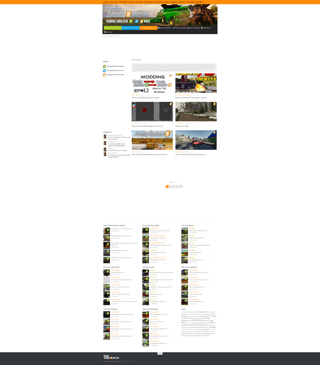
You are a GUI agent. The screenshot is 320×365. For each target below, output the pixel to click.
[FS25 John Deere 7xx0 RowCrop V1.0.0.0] (106, 280)
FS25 (183, 322)
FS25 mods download (205, 334)
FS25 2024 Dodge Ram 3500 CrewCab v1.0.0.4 (161, 280)
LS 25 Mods (205, 335)
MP (181, 329)
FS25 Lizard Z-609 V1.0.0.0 (195, 294)
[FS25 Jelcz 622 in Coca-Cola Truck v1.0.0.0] (106, 329)
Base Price (210, 314)
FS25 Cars (166, 2)
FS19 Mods (120, 361)
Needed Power (186, 329)
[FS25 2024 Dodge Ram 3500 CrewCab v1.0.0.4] (145, 280)
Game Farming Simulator (200, 323)
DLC (197, 316)
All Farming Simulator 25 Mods (112, 28)
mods (213, 327)
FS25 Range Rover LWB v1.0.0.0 (158, 301)
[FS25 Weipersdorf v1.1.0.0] (184, 260)
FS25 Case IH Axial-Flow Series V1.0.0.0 (199, 280)
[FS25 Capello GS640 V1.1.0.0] (184, 301)
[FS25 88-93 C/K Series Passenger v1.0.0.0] (145, 287)
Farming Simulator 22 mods (206, 312)
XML (200, 331)
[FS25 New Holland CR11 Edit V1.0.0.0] (184, 272)
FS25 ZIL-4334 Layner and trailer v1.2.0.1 (121, 336)
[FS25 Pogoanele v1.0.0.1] (184, 252)
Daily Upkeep (193, 316)
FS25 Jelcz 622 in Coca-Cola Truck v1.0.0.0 (121, 329)
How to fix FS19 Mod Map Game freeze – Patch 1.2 (149, 154)
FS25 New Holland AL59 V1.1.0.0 (197, 287)
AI (207, 314)
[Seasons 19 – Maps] (196, 111)
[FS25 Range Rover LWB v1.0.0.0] (145, 301)
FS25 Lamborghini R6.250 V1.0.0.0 (119, 250)
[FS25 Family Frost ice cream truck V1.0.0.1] (106, 231)
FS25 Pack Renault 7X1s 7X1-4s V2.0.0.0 (121, 236)
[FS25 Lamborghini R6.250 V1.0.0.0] (106, 252)
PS (208, 329)
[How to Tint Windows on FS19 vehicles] (152, 83)
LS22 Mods (204, 314)
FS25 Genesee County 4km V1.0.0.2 (198, 231)
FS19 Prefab (178, 95)
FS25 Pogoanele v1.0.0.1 (195, 252)
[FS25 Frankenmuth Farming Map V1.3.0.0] (184, 245)
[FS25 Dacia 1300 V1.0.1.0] (145, 294)
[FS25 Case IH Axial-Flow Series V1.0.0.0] (184, 280)
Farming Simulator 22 (197, 318)
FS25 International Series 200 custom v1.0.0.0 (161, 272)
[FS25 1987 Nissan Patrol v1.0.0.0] (145, 252)
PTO (211, 329)
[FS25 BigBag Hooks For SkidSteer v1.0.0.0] (145, 245)
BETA (214, 314)
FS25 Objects (199, 2)
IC (182, 325)
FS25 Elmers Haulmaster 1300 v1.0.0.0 (159, 231)
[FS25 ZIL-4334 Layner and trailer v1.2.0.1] (106, 336)
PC (196, 329)
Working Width (194, 331)
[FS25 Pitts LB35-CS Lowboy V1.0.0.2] (145, 336)
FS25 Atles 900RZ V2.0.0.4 (117, 272)
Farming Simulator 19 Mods (110, 361)
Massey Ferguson (186, 327)
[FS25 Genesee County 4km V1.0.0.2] (184, 231)
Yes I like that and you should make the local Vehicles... (119, 156)
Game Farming (189, 323)
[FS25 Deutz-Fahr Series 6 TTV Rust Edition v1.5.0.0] (106, 301)
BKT (185, 316)
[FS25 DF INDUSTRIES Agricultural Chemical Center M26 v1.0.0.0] (106, 245)
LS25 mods (195, 333)
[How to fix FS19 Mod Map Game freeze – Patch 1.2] (152, 140)
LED (209, 325)
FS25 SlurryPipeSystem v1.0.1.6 (158, 260)
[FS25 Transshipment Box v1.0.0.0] (145, 314)
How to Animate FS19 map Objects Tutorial (191, 98)
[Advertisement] (174, 46)
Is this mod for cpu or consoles (117, 150)
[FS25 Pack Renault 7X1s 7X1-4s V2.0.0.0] (106, 238)
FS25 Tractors (114, 2)
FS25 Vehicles (158, 2)
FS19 (195, 320)
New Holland (192, 329)
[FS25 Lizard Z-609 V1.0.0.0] (184, 294)
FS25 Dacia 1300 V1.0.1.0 (156, 294)
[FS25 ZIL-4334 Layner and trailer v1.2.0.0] (106, 321)
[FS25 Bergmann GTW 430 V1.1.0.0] (145, 343)
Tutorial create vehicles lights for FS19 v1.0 (147, 126)
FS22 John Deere (207, 320)
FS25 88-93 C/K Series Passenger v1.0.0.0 (160, 287)
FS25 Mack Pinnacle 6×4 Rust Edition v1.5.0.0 (122, 314)
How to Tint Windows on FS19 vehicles (146, 98)
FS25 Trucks (131, 2)
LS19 (211, 325)
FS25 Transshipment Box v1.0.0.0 (158, 314)
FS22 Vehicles (173, 2)
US (184, 331)
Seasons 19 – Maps (182, 126)
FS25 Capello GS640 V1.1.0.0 (196, 301)
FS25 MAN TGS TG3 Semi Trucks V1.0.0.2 (121, 258)
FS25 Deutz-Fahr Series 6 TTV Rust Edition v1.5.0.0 (124, 301)
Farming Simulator (204, 316)
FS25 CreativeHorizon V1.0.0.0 (196, 238)
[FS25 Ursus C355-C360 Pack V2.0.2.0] (106, 287)
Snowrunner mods (185, 314)
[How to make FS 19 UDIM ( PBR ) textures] (196, 140)
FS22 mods (183, 312)
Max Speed (205, 327)
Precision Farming (202, 329)
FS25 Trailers (139, 2)
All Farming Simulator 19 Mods (148, 28)
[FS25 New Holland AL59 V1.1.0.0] (184, 287)
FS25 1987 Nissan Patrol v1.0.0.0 (158, 252)
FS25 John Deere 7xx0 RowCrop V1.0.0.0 (121, 280)
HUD (215, 323)
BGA (182, 316)
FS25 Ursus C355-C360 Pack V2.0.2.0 (120, 287)
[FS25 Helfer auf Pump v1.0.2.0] (145, 238)
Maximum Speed (196, 327)
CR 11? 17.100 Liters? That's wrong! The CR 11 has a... (119, 138)
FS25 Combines (123, 2)
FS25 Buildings (191, 2)
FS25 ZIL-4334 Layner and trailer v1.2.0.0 (121, 321)
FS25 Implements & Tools (157, 236)
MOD (209, 327)
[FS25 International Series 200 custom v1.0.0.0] (145, 272)
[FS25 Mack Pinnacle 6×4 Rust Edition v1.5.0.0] (106, 314)
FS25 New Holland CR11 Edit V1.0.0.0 (198, 272)
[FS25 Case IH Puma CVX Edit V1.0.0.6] (106, 294)
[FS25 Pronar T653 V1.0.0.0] (145, 321)
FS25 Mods (188, 334)
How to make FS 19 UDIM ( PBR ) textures (190, 154)
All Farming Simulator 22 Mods (130, 28)
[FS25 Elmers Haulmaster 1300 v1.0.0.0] (145, 231)
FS (191, 320)
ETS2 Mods (189, 312)
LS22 (214, 325)
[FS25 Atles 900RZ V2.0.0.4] (106, 272)
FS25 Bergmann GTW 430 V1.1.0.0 (158, 343)
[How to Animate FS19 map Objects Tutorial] (196, 83)
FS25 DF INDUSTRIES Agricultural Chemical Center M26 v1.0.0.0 (124, 244)
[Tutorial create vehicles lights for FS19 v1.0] (152, 111)
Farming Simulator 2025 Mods (193, 335)
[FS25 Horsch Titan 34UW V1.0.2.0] (145, 329)
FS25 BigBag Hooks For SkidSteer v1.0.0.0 (161, 245)
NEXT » (179, 186)
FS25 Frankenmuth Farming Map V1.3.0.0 (199, 245)
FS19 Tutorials (135, 95)
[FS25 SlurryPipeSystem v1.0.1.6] (145, 260)
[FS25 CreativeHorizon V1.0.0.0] (184, 238)
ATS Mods (195, 312)
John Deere (203, 325)
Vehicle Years (187, 331)
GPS (209, 323)
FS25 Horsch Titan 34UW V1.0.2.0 (158, 329)
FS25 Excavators (149, 2)
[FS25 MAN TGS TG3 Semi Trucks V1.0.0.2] (106, 260)
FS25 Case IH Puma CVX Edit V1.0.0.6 (120, 294)
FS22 (199, 320)
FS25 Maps (106, 2)
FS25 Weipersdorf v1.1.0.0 (195, 260)
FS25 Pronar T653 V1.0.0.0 (156, 321)
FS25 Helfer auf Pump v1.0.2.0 (157, 238)
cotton (189, 316)
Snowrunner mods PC (196, 314)
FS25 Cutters (182, 2)
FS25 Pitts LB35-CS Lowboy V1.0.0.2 (159, 336)
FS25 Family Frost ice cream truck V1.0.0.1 (121, 229)
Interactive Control (190, 325)
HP (212, 322)
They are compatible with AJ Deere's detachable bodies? (117, 145)
